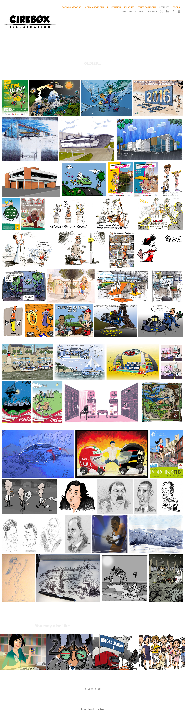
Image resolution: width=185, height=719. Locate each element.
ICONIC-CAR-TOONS (94, 7)
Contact (140, 11)
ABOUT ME (127, 11)
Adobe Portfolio (97, 709)
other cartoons (147, 7)
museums (129, 7)
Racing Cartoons (71, 7)
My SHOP (152, 11)
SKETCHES (164, 7)
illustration (114, 7)
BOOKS (176, 7)
